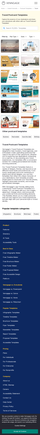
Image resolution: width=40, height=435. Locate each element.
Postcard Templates (26, 8)
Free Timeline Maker (10, 257)
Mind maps (27, 214)
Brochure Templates (10, 321)
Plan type (13, 36)
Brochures (17, 214)
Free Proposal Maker (11, 270)
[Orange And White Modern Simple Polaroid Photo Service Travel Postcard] (10, 121)
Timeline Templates (10, 317)
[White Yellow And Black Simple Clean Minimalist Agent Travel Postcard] (30, 76)
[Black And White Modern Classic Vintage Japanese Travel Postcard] (10, 106)
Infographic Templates (11, 312)
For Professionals (9, 362)
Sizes (22, 36)
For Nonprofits (8, 370)
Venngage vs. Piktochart (12, 302)
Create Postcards (12, 8)
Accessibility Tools (9, 242)
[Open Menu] (36, 3)
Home (3, 8)
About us (6, 381)
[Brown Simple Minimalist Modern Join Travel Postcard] (10, 46)
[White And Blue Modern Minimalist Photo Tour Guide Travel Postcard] (30, 91)
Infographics (7, 214)
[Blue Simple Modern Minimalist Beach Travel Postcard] (10, 91)
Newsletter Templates (11, 330)
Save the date (26, 137)
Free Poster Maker (10, 266)
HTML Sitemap (8, 385)
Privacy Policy (8, 406)
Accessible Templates (11, 342)
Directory (6, 234)
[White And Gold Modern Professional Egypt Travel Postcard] (10, 61)
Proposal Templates (10, 338)
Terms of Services (9, 411)
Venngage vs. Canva (10, 293)
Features (6, 230)
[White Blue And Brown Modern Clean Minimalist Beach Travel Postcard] (10, 76)
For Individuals (8, 357)
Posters (36, 214)
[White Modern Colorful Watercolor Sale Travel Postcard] (30, 106)
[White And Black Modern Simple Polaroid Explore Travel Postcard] (30, 46)
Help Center (7, 402)
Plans (5, 353)
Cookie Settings (20, 425)
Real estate (15, 137)
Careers (6, 389)
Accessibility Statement (11, 393)
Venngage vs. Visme (10, 298)
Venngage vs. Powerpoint (12, 289)
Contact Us (7, 398)
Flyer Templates (9, 325)
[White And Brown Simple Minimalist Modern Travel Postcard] (30, 121)
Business (6, 137)
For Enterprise (8, 366)
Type (31, 36)
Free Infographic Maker (12, 253)
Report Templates (9, 334)
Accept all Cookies (20, 431)
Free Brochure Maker (11, 261)
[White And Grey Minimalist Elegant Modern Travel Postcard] (30, 61)
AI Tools (6, 238)
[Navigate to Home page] (10, 3)
